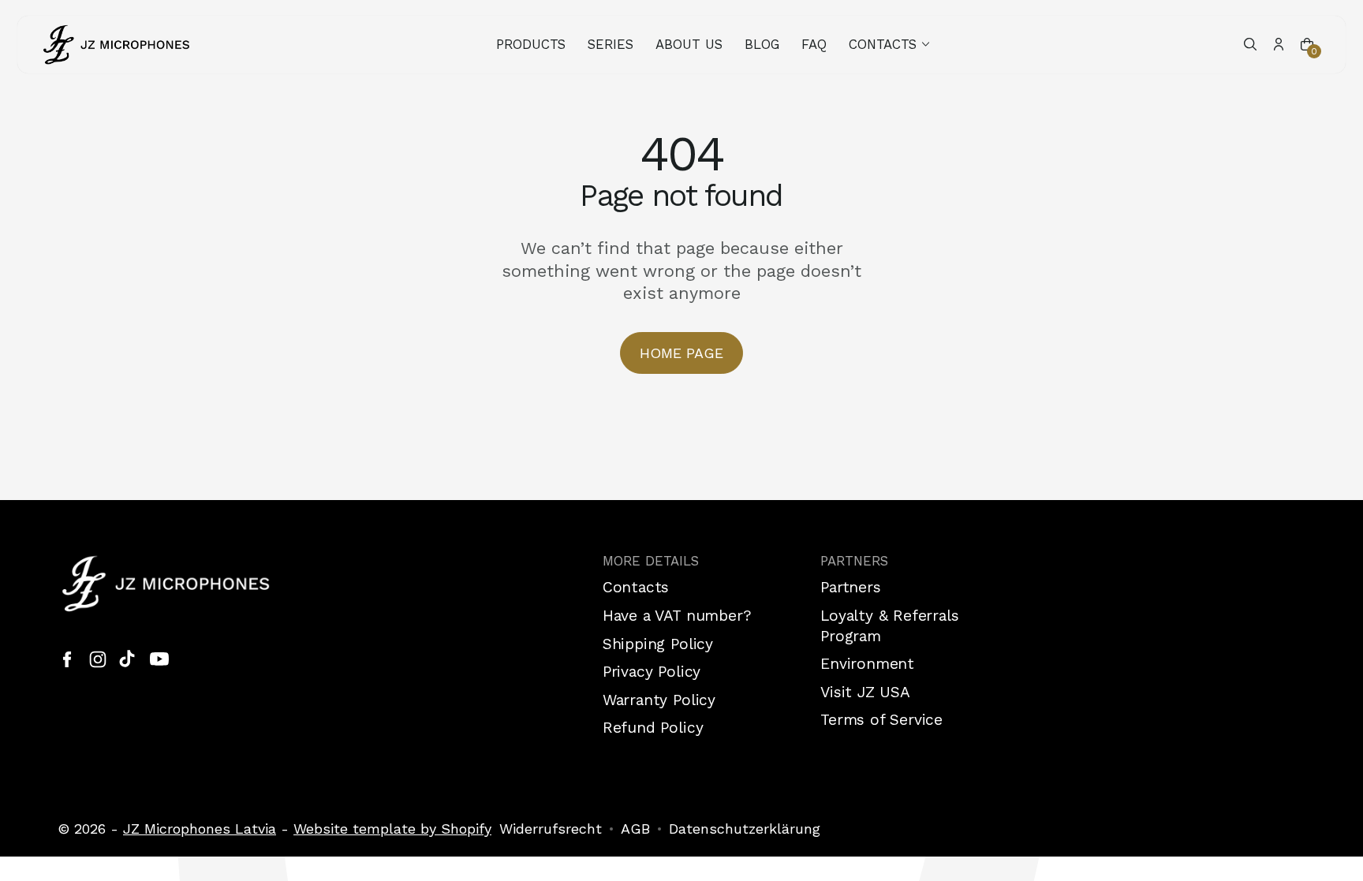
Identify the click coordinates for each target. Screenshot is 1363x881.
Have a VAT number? (677, 616)
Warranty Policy (659, 700)
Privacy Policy (651, 672)
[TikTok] (128, 659)
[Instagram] (97, 659)
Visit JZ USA (865, 692)
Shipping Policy (658, 644)
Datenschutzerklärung (744, 828)
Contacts (636, 587)
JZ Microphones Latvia (199, 828)
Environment (867, 664)
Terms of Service (881, 720)
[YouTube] (159, 659)
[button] (890, 44)
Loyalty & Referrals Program (889, 626)
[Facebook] (67, 659)
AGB (635, 828)
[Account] (1278, 44)
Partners (850, 587)
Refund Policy (653, 728)
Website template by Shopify (392, 828)
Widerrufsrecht (550, 828)
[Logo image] (117, 44)
